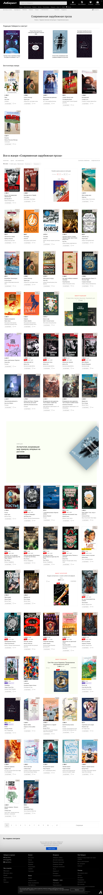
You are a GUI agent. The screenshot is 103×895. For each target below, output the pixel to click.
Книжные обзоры (58, 864)
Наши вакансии (57, 885)
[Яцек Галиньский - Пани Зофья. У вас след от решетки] (89, 508)
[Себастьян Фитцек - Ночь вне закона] (32, 635)
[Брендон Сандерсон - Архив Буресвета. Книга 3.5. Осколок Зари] (89, 274)
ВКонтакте (6, 871)
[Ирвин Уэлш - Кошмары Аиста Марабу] (31, 191)
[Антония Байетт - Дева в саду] (51, 314)
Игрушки (53, 7)
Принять (77, 889)
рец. (17, 70)
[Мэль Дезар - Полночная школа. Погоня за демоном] (70, 549)
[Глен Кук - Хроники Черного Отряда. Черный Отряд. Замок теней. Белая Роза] (70, 232)
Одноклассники (8, 877)
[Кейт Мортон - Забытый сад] (89, 232)
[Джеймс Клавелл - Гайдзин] (31, 314)
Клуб (63, 7)
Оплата (80, 875)
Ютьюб (5, 875)
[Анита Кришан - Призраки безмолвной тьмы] (70, 508)
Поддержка (64, 9)
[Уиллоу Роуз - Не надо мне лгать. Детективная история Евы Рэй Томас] (50, 549)
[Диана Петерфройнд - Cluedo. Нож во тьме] (70, 93)
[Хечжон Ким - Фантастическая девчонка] (50, 93)
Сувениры (31, 871)
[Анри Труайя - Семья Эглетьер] (31, 93)
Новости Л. (56, 871)
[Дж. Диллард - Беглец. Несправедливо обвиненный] (12, 191)
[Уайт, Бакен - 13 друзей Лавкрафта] (32, 508)
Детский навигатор (58, 860)
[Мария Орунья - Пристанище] (12, 593)
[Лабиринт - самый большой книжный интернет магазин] (10, 2)
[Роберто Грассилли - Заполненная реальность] (12, 397)
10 (48, 825)
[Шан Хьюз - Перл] (11, 93)
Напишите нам (82, 882)
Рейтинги (24, 9)
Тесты (54, 869)
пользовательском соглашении (42, 889)
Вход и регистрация (83, 861)
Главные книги (32, 880)
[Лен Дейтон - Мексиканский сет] (31, 356)
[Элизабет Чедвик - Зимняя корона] (71, 762)
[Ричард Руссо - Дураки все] (89, 397)
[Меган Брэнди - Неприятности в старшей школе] (51, 720)
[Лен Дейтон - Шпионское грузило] (70, 356)
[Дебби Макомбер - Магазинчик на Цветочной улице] (70, 635)
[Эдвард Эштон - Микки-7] (11, 53)
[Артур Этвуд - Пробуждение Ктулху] (12, 635)
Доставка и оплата (7, 9)
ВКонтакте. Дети (8, 873)
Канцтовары (46, 7)
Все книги (31, 857)
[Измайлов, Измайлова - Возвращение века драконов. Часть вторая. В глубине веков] (71, 397)
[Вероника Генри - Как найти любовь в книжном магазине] (70, 274)
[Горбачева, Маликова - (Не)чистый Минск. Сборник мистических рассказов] (32, 397)
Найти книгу (51, 848)
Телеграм (6, 882)
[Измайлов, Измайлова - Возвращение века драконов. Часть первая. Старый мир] (51, 397)
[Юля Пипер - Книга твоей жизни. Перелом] (12, 356)
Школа (39, 7)
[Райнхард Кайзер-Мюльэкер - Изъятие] (12, 133)
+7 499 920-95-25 (44, 9)
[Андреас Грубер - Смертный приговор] (51, 635)
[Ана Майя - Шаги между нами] (88, 191)
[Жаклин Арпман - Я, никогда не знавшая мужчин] (60, 53)
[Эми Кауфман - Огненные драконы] (12, 762)
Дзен (5, 880)
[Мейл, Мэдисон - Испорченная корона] (50, 762)
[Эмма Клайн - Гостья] (12, 508)
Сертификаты (17, 9)
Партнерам (56, 883)
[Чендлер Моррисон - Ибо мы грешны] (89, 635)
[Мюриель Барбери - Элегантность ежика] (11, 232)
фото (17, 72)
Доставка (80, 877)
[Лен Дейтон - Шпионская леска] (50, 356)
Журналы (30, 862)
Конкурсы (55, 873)
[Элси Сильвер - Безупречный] (89, 93)
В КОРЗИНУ (8, 103)
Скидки (36, 9)
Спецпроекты (56, 875)
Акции (30, 878)
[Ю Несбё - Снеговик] (51, 232)
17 (57, 825)
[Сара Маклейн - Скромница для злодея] (90, 720)
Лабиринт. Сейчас (58, 857)
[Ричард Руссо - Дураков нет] (31, 593)
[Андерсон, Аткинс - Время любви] (31, 720)
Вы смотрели (81, 863)
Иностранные (27, 7)
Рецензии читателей (58, 862)
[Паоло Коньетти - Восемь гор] (36, 58)
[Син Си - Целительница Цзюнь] (70, 720)
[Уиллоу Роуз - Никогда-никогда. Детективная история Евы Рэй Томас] (31, 549)
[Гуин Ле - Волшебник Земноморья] (11, 274)
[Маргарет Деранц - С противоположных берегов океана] (51, 508)
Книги (20, 7)
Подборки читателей (58, 866)
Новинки (31, 9)
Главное (34, 7)
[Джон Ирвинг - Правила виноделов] (12, 314)
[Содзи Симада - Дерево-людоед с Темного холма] (11, 803)
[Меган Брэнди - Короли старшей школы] (89, 762)
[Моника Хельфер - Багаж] (84, 57)
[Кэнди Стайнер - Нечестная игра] (31, 762)
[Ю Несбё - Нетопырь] (31, 232)
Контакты (57, 9)
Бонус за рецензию (33, 883)
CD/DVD (30, 869)
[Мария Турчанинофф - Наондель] (31, 803)
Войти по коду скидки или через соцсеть (87, 858)
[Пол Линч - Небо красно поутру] (49, 274)
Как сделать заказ (83, 873)
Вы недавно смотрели (11, 838)
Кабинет (80, 866)
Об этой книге (23, 456)
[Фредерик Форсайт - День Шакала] (89, 356)
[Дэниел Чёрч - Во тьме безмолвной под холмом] (89, 593)
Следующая (79, 825)
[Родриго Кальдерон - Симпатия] (31, 679)
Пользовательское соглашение (86, 886)
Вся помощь (81, 884)
